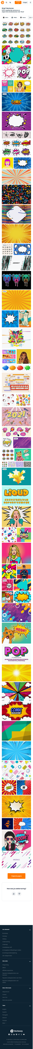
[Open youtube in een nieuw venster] (23, 1034)
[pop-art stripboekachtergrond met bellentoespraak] (10, 318)
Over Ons (4, 997)
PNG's (15, 17)
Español (4, 1012)
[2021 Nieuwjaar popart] (16, 416)
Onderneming (6, 941)
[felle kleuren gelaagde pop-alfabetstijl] (16, 654)
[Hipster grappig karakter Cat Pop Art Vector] (22, 455)
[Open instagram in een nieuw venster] (11, 1034)
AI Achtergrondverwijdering (9, 953)
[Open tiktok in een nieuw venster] (19, 1034)
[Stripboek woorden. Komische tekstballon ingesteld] (8, 455)
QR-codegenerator (7, 955)
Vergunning (5, 965)
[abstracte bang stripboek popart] (16, 806)
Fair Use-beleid (25, 1044)
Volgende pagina (16, 876)
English (4, 1009)
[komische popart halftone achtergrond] (22, 823)
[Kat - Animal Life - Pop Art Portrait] (16, 338)
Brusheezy (5, 933)
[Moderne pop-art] (16, 553)
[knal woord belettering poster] (7, 442)
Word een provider (7, 1000)
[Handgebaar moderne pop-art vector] (9, 571)
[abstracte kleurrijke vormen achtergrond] (16, 612)
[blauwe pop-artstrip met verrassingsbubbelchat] (22, 163)
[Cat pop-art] (25, 318)
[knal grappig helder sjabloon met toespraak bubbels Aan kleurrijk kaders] (23, 72)
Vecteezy (4, 936)
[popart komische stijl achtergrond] (16, 121)
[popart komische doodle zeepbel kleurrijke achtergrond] (22, 249)
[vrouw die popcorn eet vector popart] (24, 356)
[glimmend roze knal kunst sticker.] (9, 72)
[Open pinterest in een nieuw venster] (16, 1034)
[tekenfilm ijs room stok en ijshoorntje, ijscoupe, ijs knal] (9, 356)
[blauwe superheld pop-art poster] (24, 571)
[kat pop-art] (16, 633)
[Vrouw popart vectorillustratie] (16, 516)
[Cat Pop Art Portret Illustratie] (24, 535)
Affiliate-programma (7, 970)
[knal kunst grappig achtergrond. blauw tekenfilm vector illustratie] (16, 102)
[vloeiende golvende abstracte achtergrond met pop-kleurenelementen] (22, 585)
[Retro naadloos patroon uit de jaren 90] (9, 535)
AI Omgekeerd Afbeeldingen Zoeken (11, 950)
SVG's (6, 17)
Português (5, 1015)
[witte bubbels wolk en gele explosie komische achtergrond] (16, 711)
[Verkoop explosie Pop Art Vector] (9, 787)
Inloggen (25, 2)
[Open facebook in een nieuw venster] (9, 1034)
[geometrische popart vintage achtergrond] (16, 731)
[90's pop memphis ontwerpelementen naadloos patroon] (16, 770)
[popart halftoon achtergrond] (16, 233)
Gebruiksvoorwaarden (8, 1044)
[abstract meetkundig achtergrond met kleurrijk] (16, 859)
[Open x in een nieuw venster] (21, 1034)
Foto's (24, 17)
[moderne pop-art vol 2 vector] (16, 840)
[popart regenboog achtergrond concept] (16, 691)
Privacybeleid (18, 1044)
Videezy (4, 939)
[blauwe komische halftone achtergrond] (16, 750)
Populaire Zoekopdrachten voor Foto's (12, 978)
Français (4, 1020)
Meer (3, 1023)
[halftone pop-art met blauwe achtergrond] (22, 597)
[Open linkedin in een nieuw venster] (14, 1034)
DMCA (4, 967)
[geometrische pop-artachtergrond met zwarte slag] (16, 54)
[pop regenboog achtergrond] (16, 214)
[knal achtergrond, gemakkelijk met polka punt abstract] (22, 442)
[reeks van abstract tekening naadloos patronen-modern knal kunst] (19, 464)
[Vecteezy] (2, 2)
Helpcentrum (5, 991)
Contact (4, 994)
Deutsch (4, 1017)
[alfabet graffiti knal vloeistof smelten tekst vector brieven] (16, 496)
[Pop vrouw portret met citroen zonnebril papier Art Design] (7, 163)
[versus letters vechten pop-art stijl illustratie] (24, 787)
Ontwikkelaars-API (7, 947)
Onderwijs (5, 944)
